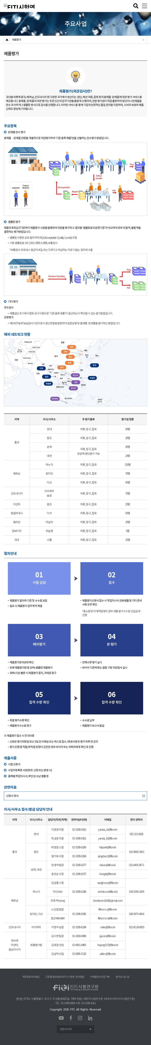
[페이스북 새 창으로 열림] (71, 1018)
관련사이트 (66, 1029)
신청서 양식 (12, 796)
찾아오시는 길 (122, 977)
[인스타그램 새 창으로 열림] (80, 1018)
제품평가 (16, 39)
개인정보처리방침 (30, 977)
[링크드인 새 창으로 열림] (90, 1018)
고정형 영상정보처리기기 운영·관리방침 (64, 977)
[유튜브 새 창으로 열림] (61, 1018)
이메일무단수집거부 (100, 977)
